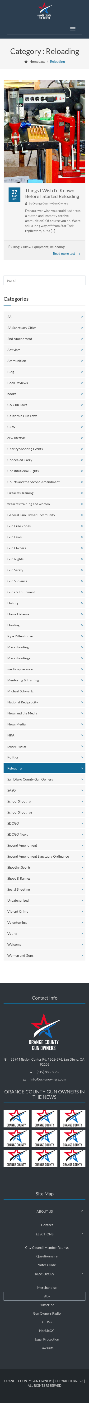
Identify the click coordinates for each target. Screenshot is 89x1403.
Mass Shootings (18, 658)
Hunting (13, 625)
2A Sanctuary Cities (21, 328)
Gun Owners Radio (47, 1313)
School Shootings (20, 812)
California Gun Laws (22, 416)
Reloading (57, 247)
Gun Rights (15, 559)
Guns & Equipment (34, 247)
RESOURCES (44, 1274)
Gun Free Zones (19, 526)
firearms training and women (28, 504)
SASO (11, 790)
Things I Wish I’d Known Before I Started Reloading (52, 193)
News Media (16, 724)
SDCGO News (17, 834)
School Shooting (19, 801)
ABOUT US (45, 1211)
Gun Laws (14, 537)
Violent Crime (17, 911)
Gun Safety (15, 570)
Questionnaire (46, 1256)
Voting (12, 933)
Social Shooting (18, 889)
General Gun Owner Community (31, 515)
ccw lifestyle (16, 438)
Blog (16, 247)
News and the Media (22, 713)
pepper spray (17, 746)
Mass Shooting (18, 647)
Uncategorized (18, 900)
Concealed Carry (19, 460)
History (13, 603)
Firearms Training (20, 493)
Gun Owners (16, 548)
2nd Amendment (19, 339)
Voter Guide (47, 1265)
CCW (11, 427)
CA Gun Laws (17, 405)
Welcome (14, 944)
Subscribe (47, 1305)
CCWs (47, 1322)
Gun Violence (17, 581)
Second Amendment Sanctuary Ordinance (38, 856)
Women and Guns (20, 955)
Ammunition (16, 361)
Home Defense (18, 614)
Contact (47, 1225)
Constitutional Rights (23, 471)
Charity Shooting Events (25, 449)
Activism (13, 350)
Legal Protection (47, 1339)
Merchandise (46, 1287)
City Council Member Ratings (47, 1247)
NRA (10, 735)
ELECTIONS (44, 1234)
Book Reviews (17, 383)
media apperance (20, 669)
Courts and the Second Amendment (33, 482)
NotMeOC (47, 1331)
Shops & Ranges (18, 878)
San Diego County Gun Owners (30, 779)
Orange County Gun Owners (50, 203)
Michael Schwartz (20, 691)
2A (9, 317)
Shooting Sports (19, 867)
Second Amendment (22, 845)
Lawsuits (47, 1348)
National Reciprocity (22, 702)
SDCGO (13, 823)
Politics (13, 757)
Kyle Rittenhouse (20, 636)
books (11, 394)
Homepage (37, 61)
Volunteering (17, 922)
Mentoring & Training (23, 680)
